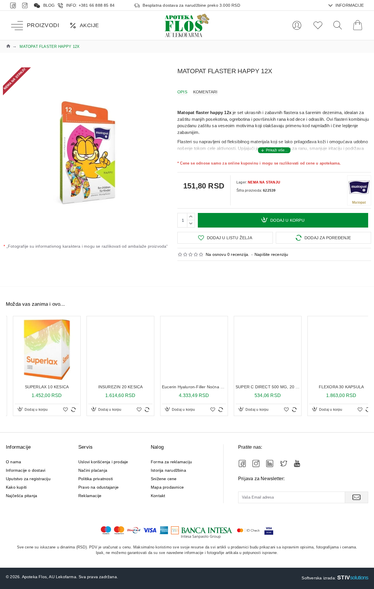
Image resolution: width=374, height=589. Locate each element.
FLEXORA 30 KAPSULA (260, 386)
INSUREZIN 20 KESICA (40, 386)
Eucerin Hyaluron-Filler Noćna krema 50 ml (113, 386)
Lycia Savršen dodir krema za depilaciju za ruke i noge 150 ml (334, 386)
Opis (182, 92)
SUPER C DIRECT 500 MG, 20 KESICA (187, 386)
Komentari (205, 92)
